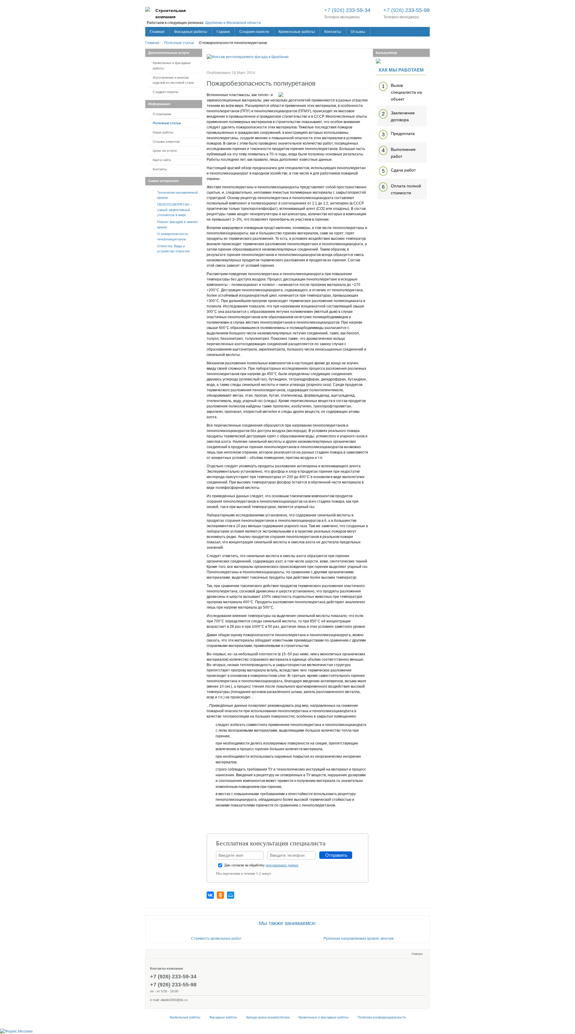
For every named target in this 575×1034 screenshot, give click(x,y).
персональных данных (282, 865)
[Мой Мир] (230, 895)
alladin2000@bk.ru (174, 1000)
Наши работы (163, 132)
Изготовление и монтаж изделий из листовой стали (173, 80)
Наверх (417, 954)
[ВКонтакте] (210, 895)
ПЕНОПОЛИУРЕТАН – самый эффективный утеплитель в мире (174, 210)
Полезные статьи (167, 123)
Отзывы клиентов (166, 141)
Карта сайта (162, 160)
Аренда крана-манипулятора (268, 1017)
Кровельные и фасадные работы (172, 65)
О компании (162, 114)
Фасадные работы (223, 1017)
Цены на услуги (165, 150)
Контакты (160, 169)
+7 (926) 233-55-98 (173, 985)
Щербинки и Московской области (233, 23)
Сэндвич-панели (165, 92)
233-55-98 (406, 10)
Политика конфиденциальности (381, 1017)
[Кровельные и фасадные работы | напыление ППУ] (147, 10)
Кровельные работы (185, 1017)
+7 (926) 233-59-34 (173, 977)
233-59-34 (347, 10)
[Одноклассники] (220, 895)
